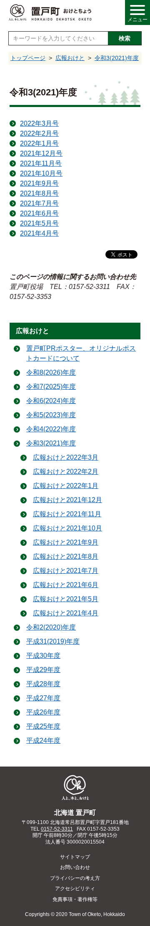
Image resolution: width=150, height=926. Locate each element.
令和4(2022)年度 (51, 429)
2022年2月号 (39, 133)
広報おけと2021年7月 (65, 570)
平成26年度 (43, 712)
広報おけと (70, 58)
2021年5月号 (39, 223)
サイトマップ (75, 857)
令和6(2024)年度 (51, 400)
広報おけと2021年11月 (67, 514)
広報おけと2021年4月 (65, 613)
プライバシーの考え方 (75, 878)
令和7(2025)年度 (51, 386)
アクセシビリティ (75, 888)
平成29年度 (43, 669)
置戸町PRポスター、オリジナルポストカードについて (81, 353)
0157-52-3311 (57, 829)
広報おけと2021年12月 (67, 499)
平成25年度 (43, 726)
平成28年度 (43, 683)
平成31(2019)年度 (53, 641)
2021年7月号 (39, 203)
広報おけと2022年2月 (65, 471)
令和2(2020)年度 (51, 627)
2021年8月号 (39, 193)
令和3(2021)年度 (117, 58)
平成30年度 (43, 655)
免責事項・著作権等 (75, 899)
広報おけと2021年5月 (65, 598)
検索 (124, 38)
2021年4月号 (39, 233)
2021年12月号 (41, 153)
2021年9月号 (39, 183)
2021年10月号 (41, 173)
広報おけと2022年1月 (65, 485)
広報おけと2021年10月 (67, 528)
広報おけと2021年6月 (65, 584)
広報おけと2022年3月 (65, 457)
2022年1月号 (39, 143)
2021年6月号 (39, 213)
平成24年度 (43, 740)
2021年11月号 (41, 163)
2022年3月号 (39, 123)
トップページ (27, 58)
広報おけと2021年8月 (65, 556)
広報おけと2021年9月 (65, 542)
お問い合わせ (75, 867)
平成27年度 (43, 698)
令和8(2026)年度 (51, 372)
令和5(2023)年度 (51, 414)
